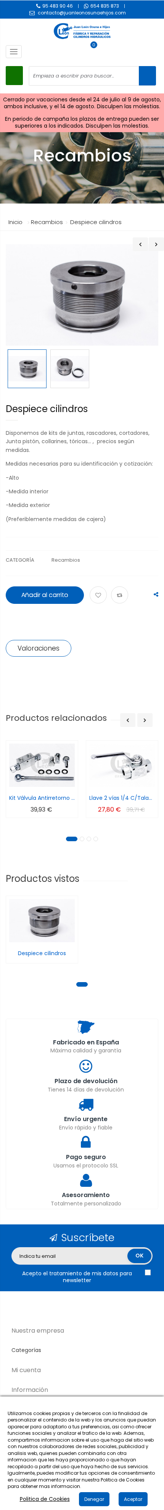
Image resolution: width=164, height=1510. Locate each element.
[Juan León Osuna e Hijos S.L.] (82, 31)
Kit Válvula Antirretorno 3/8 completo (42, 798)
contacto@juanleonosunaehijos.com (82, 12)
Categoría (20, 560)
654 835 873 (104, 6)
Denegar (94, 1499)
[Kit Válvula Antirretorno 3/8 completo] (42, 765)
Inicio (15, 222)
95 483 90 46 (57, 6)
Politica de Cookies (45, 1499)
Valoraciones (38, 648)
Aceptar (133, 1499)
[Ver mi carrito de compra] (90, 51)
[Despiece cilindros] (27, 368)
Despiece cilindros (42, 953)
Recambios (65, 560)
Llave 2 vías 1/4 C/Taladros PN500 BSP (122, 798)
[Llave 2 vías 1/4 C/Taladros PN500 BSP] (122, 765)
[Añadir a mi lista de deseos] (99, 595)
